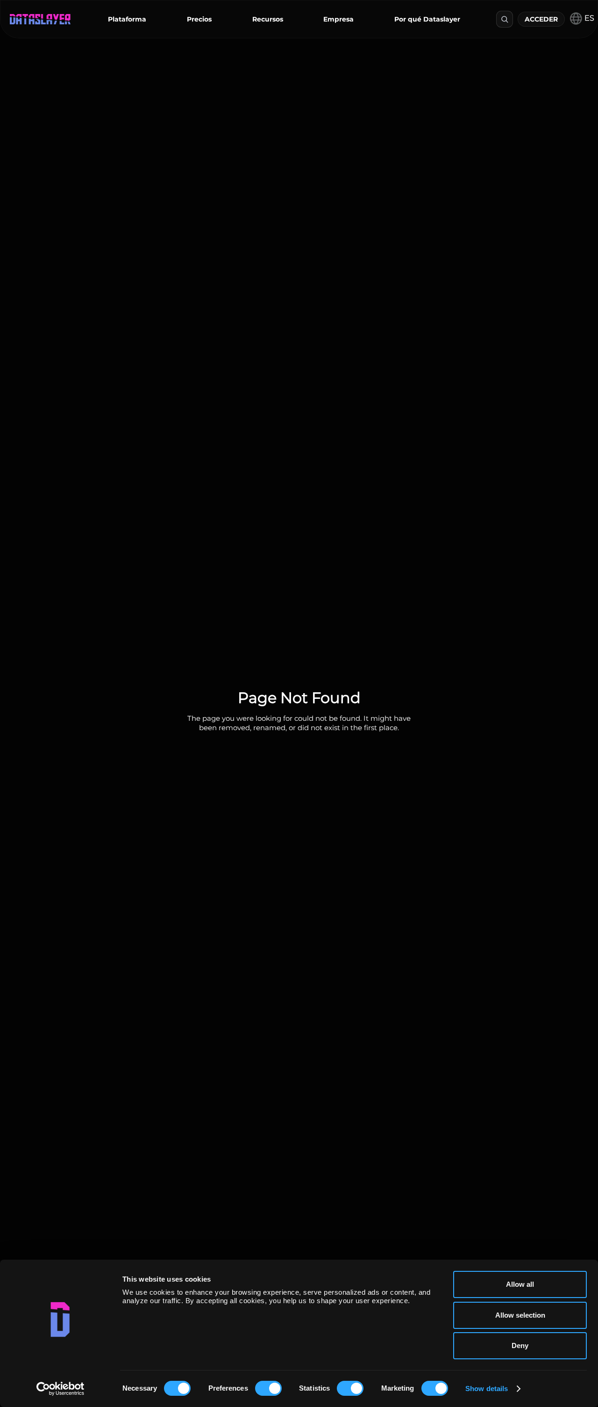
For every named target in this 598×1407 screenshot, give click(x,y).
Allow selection (520, 1315)
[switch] (268, 1388)
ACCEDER (541, 19)
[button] (127, 19)
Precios (199, 19)
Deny (520, 1345)
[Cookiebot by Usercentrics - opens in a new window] (60, 1389)
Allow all (520, 1284)
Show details (486, 1388)
